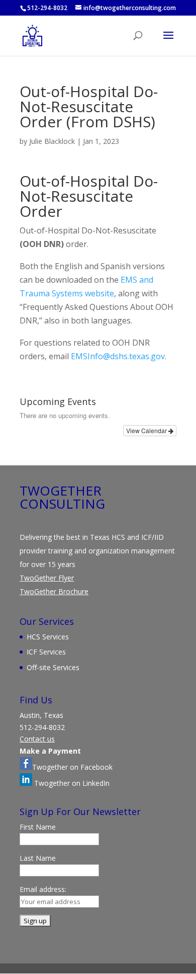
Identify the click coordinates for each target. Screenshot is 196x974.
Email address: (43, 889)
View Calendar (147, 430)
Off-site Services (53, 667)
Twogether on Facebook (72, 767)
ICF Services (46, 652)
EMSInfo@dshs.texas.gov (118, 356)
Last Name (38, 858)
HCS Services (48, 636)
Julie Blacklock (52, 141)
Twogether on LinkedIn (71, 783)
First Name (38, 827)
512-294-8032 (47, 8)
